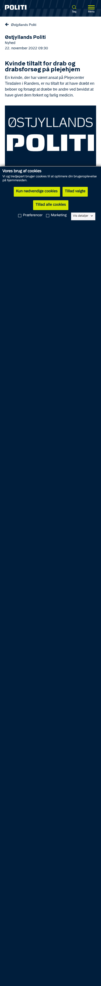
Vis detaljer (80, 215)
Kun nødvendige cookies (37, 191)
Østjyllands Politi (23, 25)
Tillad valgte (75, 191)
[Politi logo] (22, 7)
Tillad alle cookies (51, 205)
